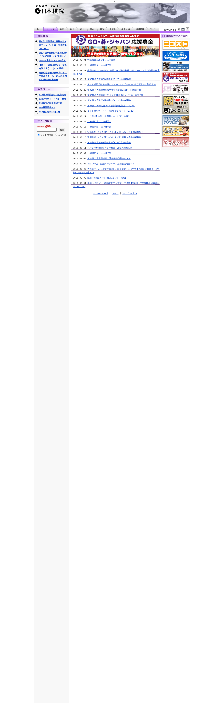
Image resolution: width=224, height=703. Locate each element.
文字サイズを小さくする (178, 29)
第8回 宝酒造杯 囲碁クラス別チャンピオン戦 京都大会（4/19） (53, 45)
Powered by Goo (44, 126)
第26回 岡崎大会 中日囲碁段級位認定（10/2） (111, 105)
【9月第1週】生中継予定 (99, 121)
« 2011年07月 (100, 193)
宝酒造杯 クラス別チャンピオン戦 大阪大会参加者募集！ (115, 132)
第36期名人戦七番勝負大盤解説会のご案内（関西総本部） (115, 90)
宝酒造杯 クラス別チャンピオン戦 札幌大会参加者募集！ (115, 137)
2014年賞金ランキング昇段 (52, 60)
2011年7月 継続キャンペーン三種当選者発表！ (110, 163)
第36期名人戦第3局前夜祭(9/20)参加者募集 (109, 79)
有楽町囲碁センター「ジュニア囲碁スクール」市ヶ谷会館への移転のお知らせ (53, 76)
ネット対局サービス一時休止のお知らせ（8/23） (111, 111)
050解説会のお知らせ (49, 111)
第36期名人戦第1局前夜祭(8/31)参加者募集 (109, 142)
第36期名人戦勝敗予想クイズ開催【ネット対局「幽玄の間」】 (117, 95)
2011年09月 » (129, 193)
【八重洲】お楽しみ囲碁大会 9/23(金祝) (108, 116)
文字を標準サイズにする (183, 29)
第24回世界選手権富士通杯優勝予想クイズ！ (109, 158)
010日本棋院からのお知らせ (52, 94)
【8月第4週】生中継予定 (99, 127)
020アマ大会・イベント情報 (52, 99)
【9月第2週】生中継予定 (99, 65)
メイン (115, 193)
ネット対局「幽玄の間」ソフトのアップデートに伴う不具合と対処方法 (121, 84)
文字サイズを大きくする (187, 29)
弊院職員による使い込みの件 (101, 60)
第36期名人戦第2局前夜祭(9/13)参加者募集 (109, 100)
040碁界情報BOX (47, 107)
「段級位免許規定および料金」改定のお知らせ (109, 148)
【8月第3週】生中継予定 (99, 153)
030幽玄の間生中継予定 (50, 103)
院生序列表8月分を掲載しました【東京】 (107, 178)
